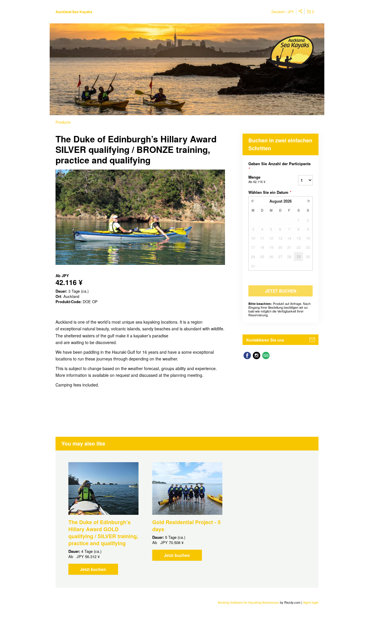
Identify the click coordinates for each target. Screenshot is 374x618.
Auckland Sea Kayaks (74, 11)
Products (63, 122)
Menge (256, 179)
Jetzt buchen (93, 569)
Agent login (310, 602)
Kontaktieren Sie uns (265, 340)
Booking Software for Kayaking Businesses (249, 602)
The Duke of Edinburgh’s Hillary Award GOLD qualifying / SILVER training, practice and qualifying (103, 532)
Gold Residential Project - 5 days (186, 525)
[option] (103, 518)
